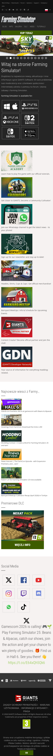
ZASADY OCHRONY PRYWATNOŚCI (20, 704)
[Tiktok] (28, 9)
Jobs (3, 6)
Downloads (15, 3)
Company (44, 3)
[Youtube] (14, 9)
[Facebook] (10, 9)
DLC (25, 26)
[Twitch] (21, 9)
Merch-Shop (6, 3)
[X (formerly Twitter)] (6, 10)
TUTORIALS (41, 26)
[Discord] (25, 9)
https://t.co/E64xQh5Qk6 (26, 662)
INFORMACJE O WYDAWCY (34, 708)
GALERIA (18, 26)
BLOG (4, 26)
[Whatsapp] (3, 9)
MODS (32, 26)
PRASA (26, 711)
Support (36, 3)
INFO (11, 26)
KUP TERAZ (26, 33)
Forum (23, 3)
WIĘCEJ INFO (22, 545)
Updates (29, 3)
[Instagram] (17, 9)
